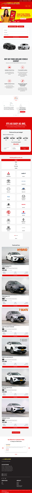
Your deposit (13, 147)
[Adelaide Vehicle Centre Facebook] (28, 0)
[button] (29, 6)
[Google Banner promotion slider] (14, 21)
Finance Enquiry (21, 26)
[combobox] (6, 8)
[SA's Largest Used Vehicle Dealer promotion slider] (15, 21)
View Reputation (9, 111)
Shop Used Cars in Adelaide (12, 26)
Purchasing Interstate (19, 485)
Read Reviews (23, 111)
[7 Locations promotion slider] (18, 21)
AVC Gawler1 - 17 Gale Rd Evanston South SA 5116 (7, 467)
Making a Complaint (19, 486)
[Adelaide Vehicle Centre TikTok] (5, 478)
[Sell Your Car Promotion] (16, 16)
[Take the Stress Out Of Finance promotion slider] (16, 21)
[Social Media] (30, 0)
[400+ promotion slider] (13, 21)
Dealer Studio (7, 492)
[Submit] (2, 8)
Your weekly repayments (6, 147)
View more (7, 449)
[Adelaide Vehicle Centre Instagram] (29, 0)
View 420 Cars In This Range (24, 148)
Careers (18, 484)
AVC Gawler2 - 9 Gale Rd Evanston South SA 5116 (7, 468)
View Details (15, 275)
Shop (2, 482)
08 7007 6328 (25, 0)
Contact (18, 483)
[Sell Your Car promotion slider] (17, 21)
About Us (18, 482)
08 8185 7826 (5, 475)
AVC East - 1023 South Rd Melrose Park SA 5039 (7, 469)
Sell (2, 483)
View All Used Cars (16, 432)
